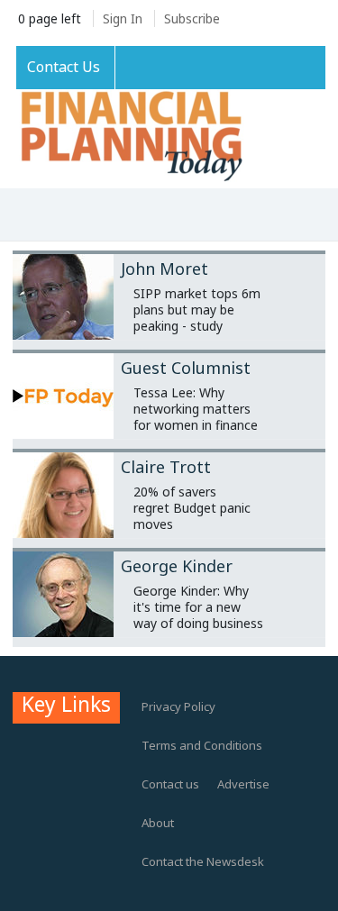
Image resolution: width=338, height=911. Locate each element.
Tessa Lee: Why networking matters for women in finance (195, 408)
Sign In (122, 18)
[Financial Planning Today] (130, 137)
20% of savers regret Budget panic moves (192, 508)
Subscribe (192, 18)
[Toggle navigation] (33, 216)
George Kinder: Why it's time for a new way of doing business (198, 607)
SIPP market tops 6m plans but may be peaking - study (196, 309)
